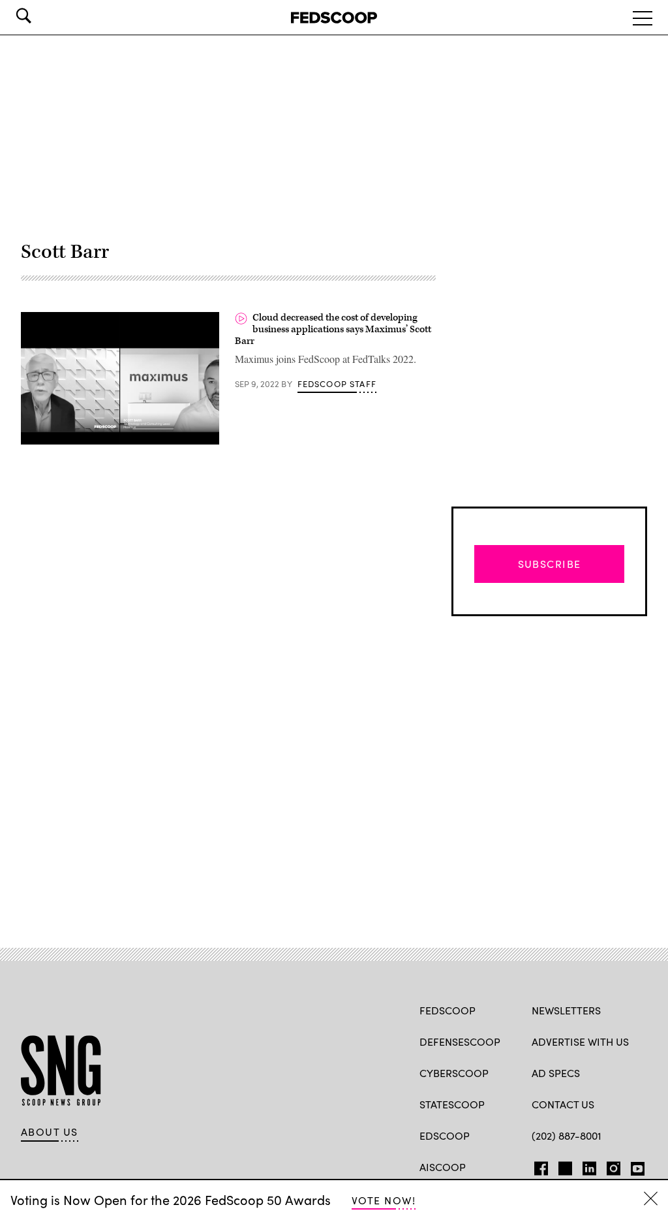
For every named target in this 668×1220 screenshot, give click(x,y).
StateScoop (452, 1104)
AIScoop (442, 1167)
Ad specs (556, 1073)
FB (538, 1165)
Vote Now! (384, 1200)
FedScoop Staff (336, 384)
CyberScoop (454, 1073)
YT (634, 1165)
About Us (49, 1131)
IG (609, 1165)
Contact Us (563, 1104)
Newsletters (566, 1010)
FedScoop (447, 1010)
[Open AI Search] (42, 15)
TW (563, 1165)
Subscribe (549, 564)
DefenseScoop (459, 1041)
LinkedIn (589, 1165)
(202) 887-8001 (566, 1135)
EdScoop (444, 1135)
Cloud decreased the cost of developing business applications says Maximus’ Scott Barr (333, 329)
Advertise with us (580, 1041)
